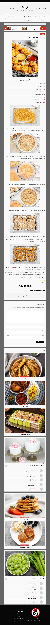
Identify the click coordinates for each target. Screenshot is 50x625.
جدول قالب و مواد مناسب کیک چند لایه (37, 465)
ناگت (31, 290)
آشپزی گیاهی (34, 583)
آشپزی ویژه (30, 16)
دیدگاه (42, 310)
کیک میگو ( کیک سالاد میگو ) (12, 29)
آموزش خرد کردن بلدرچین (32, 598)
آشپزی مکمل (37, 16)
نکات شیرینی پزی (41, 463)
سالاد (25, 432)
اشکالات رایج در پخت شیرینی (31, 480)
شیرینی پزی (16, 16)
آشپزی (44, 16)
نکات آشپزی (42, 576)
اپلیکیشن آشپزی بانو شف (19, 613)
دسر (10, 16)
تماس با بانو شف (20, 611)
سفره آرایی (37, 20)
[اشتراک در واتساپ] (28, 287)
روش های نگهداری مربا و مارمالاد (31, 476)
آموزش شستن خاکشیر (32, 589)
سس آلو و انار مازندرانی (28, 29)
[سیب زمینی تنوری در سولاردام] (36, 28)
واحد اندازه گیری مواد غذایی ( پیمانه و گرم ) (16, 621)
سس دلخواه (14, 267)
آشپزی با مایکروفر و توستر (25, 376)
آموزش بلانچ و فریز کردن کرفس (38, 578)
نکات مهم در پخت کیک (32, 490)
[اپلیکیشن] (30, 287)
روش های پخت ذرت (33, 584)
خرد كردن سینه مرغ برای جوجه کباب (30, 593)
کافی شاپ (43, 20)
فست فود (23, 16)
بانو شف (25, 7)
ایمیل (25, 330)
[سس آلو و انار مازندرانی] (20, 28)
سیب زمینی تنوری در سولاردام (25, 378)
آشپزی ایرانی (25, 404)
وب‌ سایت (25, 335)
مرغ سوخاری (36, 290)
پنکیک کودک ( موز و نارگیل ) (25, 519)
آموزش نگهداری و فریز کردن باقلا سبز (30, 603)
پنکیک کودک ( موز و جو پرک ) (25, 547)
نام (25, 325)
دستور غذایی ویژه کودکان (25, 517)
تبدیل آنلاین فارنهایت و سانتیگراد (18, 618)
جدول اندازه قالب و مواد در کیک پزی (30, 471)
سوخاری (42, 34)
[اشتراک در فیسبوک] (22, 287)
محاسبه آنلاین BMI (20, 616)
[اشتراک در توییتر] (19, 287)
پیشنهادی (30, 20)
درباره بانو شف (21, 609)
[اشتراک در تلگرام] (25, 287)
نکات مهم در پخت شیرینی (32, 485)
